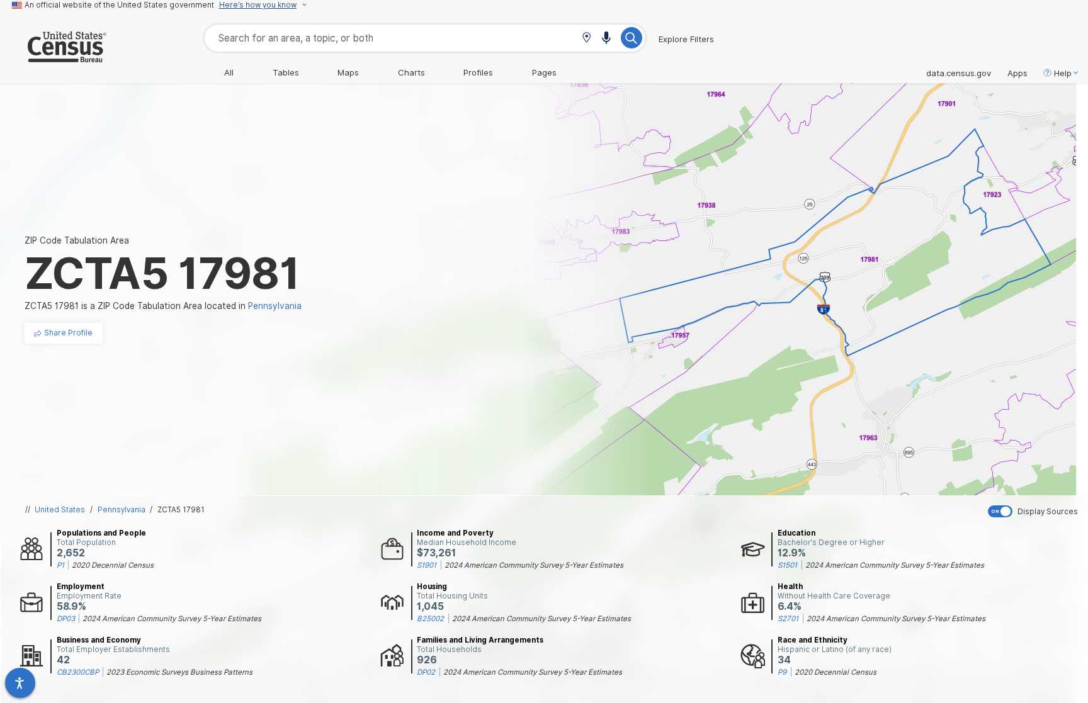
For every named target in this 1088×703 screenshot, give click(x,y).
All (229, 72)
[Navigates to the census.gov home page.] (53, 57)
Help (1063, 73)
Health (790, 586)
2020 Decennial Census (113, 565)
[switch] (1035, 511)
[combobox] (425, 38)
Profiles (478, 72)
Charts (411, 72)
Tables (286, 72)
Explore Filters (686, 39)
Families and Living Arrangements (480, 640)
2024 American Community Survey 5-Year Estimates (534, 565)
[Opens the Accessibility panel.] (20, 683)
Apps (1017, 73)
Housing (432, 586)
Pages (544, 72)
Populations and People (101, 533)
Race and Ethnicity (812, 640)
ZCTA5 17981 (181, 509)
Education (796, 533)
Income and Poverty (455, 533)
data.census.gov (958, 73)
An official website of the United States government (119, 5)
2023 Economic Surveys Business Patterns (179, 672)
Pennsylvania (121, 509)
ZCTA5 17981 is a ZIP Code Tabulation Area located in (163, 306)
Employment (81, 586)
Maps (348, 72)
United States (60, 509)
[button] (586, 38)
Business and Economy (99, 640)
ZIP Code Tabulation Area (77, 240)
